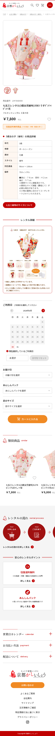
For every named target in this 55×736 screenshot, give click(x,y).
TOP (4, 14)
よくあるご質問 (27, 693)
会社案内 (27, 698)
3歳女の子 (23, 14)
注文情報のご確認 (27, 708)
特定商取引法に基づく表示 (27, 712)
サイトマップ (27, 703)
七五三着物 (12, 14)
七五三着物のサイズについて (19, 205)
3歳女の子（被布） (36, 14)
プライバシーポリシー (27, 717)
